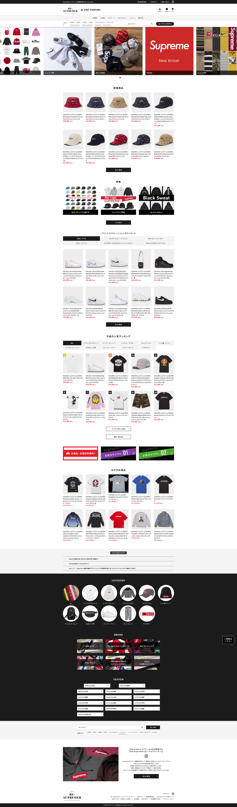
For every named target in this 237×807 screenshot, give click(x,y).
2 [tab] (120, 77)
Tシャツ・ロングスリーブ (100, 22)
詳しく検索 (153, 727)
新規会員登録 (142, 1)
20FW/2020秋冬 (111, 709)
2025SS (90, 22)
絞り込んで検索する (166, 23)
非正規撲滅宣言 (150, 796)
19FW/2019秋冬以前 (84, 714)
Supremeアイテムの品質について (165, 796)
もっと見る (118, 170)
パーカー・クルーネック (74, 25)
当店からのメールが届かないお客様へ (121, 799)
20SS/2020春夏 (139, 709)
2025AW (84, 22)
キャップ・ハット (110, 22)
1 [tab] (117, 77)
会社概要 (136, 799)
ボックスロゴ (97, 25)
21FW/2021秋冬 (140, 703)
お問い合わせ (165, 1)
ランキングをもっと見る (118, 429)
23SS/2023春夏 (139, 697)
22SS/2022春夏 (111, 703)
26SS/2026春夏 (125, 686)
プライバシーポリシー (168, 799)
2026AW (72, 22)
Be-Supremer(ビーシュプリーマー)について (122, 796)
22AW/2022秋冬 (83, 703)
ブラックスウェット (106, 25)
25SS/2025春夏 (111, 691)
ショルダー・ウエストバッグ (87, 25)
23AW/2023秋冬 (111, 697)
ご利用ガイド (154, 1)
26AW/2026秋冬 (90, 686)
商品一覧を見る (118, 437)
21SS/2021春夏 (83, 709)
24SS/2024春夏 (83, 697)
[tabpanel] (67, 51)
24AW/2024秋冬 (140, 691)
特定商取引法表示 (156, 799)
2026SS (78, 22)
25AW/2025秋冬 (83, 691)
